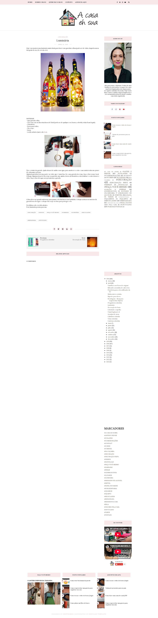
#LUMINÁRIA (75, 212)
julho (109, 328)
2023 (108, 359)
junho (110, 325)
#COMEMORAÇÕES (112, 175)
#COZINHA (121, 177)
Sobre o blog (40, 2)
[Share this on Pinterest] (62, 228)
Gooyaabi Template (97, 614)
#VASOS (110, 207)
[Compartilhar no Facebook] (54, 228)
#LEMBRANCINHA (110, 191)
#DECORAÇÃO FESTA (119, 182)
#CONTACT (128, 175)
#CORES (109, 177)
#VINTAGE (119, 207)
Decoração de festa (114, 307)
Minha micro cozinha (115, 294)
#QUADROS (109, 199)
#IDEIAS (122, 189)
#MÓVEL (118, 195)
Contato (69, 2)
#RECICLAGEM (86, 212)
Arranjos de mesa (113, 314)
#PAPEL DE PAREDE (111, 486)
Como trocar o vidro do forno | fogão (81, 595)
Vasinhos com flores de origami (118, 285)
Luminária (111, 305)
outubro (110, 334)
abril (109, 283)
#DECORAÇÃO (63, 37)
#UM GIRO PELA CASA (111, 507)
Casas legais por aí (114, 312)
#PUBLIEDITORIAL (123, 197)
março (110, 281)
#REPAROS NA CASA (113, 203)
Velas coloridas (112, 319)
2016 (108, 344)
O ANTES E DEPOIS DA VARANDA (40, 580)
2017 (107, 346)
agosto (110, 330)
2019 (108, 350)
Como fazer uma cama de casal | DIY (116, 595)
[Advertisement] (118, 239)
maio (110, 323)
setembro (111, 332)
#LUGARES (125, 191)
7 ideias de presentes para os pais (115, 588)
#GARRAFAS (65, 212)
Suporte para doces (114, 296)
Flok (45, 132)
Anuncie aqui (80, 2)
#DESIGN (41, 212)
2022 (108, 357)
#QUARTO (124, 199)
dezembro (111, 339)
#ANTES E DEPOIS (110, 435)
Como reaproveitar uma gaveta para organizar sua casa (121, 154)
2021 (107, 355)
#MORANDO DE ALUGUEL (113, 480)
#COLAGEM (122, 173)
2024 (108, 362)
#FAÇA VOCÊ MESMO (53, 212)
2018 (107, 348)
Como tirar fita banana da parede (80, 580)
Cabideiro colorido (114, 316)
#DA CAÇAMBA (109, 451)
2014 (108, 279)
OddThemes (68, 614)
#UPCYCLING (43, 220)
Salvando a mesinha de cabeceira (118, 288)
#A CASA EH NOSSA (111, 171)
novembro (111, 337)
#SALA (122, 203)
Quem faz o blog (56, 2)
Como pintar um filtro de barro (80, 603)
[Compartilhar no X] (58, 228)
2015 (107, 341)
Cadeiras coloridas (114, 321)
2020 (108, 353)
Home (30, 2)
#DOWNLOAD (123, 185)
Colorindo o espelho (114, 310)
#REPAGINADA (32, 220)
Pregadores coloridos (115, 303)
